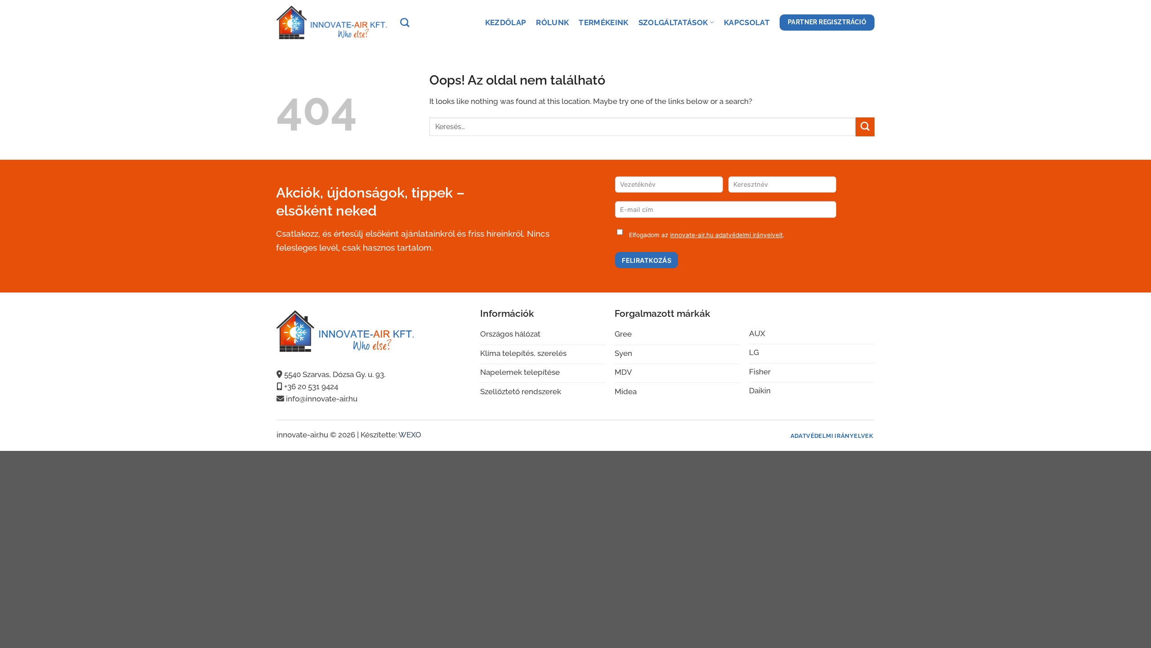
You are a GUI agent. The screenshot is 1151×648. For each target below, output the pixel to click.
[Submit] (865, 126)
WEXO (409, 434)
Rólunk (552, 22)
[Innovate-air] (332, 22)
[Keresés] (404, 22)
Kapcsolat (747, 22)
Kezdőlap (505, 22)
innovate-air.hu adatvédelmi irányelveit (726, 234)
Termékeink (603, 22)
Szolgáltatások (673, 22)
